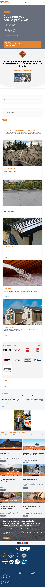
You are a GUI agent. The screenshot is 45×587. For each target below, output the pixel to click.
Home (20, 569)
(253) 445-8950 (26, 2)
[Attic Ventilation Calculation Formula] (34, 497)
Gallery (20, 573)
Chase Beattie (2, 455)
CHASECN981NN (39, 399)
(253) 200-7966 (5, 577)
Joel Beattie (2, 482)
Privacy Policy (21, 578)
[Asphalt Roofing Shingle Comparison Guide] (11, 497)
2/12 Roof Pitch (5, 453)
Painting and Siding (33, 574)
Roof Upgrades (33, 572)
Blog (1, 451)
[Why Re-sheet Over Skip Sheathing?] (11, 469)
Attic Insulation (33, 573)
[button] (44, 2)
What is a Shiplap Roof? (30, 479)
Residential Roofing (33, 569)
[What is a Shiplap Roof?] (34, 469)
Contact (20, 577)
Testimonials (20, 572)
